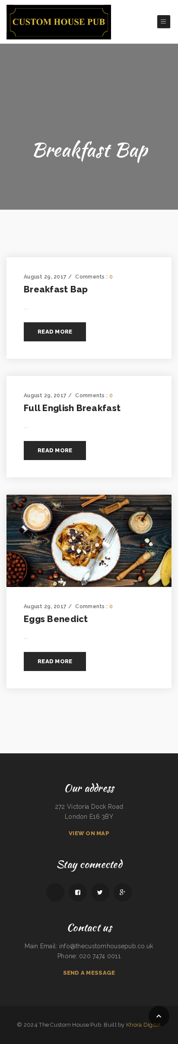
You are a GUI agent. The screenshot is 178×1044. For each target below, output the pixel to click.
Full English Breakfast (72, 408)
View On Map (89, 833)
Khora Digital (143, 1024)
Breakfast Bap (56, 289)
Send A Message (89, 972)
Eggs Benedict (56, 619)
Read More (55, 331)
